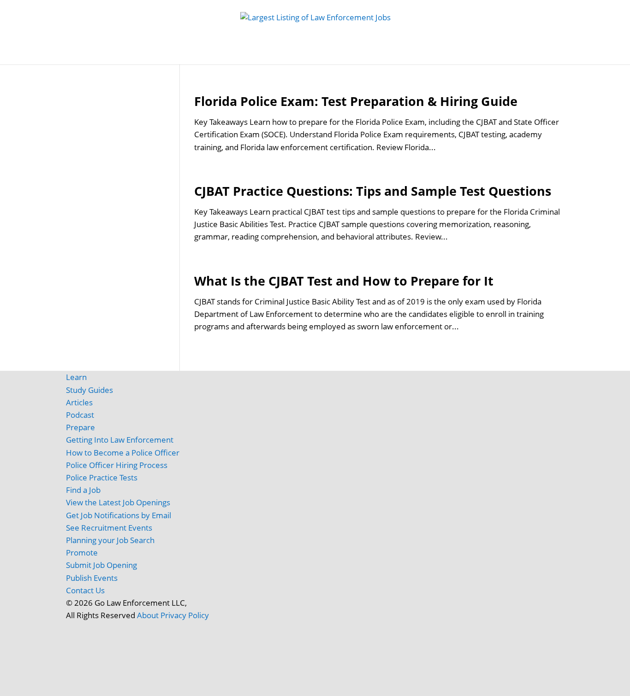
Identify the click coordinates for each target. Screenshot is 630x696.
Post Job (209, 55)
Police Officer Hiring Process (116, 465)
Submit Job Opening (101, 565)
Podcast (80, 414)
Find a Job (83, 490)
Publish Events (92, 578)
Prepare (80, 427)
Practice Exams (320, 55)
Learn (76, 377)
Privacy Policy (184, 615)
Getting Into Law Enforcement (119, 439)
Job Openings (159, 55)
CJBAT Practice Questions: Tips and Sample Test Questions (372, 190)
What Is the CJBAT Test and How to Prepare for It (343, 280)
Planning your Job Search (110, 540)
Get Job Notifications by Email (118, 515)
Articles (437, 55)
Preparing (385, 55)
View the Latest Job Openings (118, 502)
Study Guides (259, 55)
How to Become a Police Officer (122, 452)
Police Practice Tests (101, 477)
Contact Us (85, 590)
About (148, 615)
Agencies (478, 55)
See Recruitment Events (109, 527)
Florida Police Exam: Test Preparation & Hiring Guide (355, 101)
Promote (82, 552)
